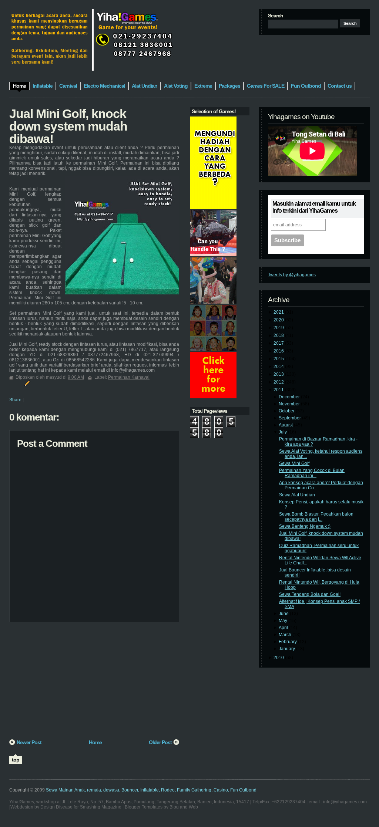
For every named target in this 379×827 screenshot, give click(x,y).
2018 (279, 335)
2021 (279, 312)
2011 (279, 389)
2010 (279, 657)
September (290, 418)
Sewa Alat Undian (297, 494)
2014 (279, 366)
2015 (279, 358)
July (283, 432)
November (290, 403)
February (288, 641)
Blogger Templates (143, 807)
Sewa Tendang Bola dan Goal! (310, 594)
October (287, 411)
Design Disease (56, 807)
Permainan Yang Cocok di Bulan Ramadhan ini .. (312, 473)
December (290, 396)
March (285, 634)
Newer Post (29, 742)
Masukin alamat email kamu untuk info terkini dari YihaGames (314, 207)
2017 (279, 343)
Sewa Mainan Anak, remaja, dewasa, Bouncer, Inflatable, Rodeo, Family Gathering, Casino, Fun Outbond (151, 790)
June (284, 613)
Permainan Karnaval (129, 377)
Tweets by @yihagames (292, 274)
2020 (279, 320)
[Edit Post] (26, 382)
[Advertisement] (94, 683)
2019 (279, 327)
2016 (279, 351)
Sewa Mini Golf (294, 463)
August (286, 425)
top (15, 760)
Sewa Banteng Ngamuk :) (305, 526)
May (283, 620)
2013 (279, 374)
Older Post (160, 742)
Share (15, 399)
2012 (279, 382)
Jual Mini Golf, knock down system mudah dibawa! (68, 126)
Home (95, 742)
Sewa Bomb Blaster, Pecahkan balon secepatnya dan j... (316, 517)
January (287, 648)
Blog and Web (184, 807)
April (284, 627)
